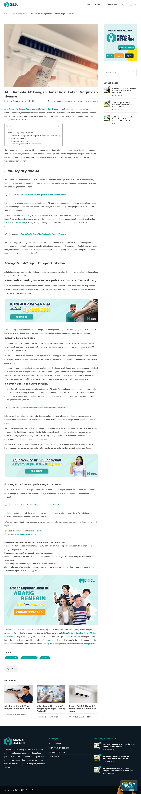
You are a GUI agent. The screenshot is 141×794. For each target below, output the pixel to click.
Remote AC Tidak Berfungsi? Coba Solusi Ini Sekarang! (40, 505)
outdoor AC (20, 222)
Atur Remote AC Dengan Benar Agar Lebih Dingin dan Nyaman (31, 109)
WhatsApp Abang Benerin (52, 640)
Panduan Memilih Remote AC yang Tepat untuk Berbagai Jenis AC (43, 195)
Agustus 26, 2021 (29, 101)
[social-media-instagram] (131, 4)
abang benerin (89, 643)
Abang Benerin (112, 5)
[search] (123, 4)
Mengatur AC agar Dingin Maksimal (20, 132)
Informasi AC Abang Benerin (72, 101)
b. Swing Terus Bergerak (17, 138)
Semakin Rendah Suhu (28, 234)
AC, (94, 150)
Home (6, 14)
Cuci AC (71, 633)
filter (6, 222)
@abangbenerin (59, 643)
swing (91, 343)
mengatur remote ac (29, 658)
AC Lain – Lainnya (55, 744)
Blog (88, 5)
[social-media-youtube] (134, 4)
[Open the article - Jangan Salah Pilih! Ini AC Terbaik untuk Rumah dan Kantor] (76, 694)
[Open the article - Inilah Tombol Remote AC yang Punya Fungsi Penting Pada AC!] (44, 694)
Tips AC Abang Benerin (19, 14)
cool (90, 285)
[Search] (133, 72)
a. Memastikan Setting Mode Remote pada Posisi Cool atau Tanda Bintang (34, 136)
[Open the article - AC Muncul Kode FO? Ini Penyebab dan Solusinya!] (11, 694)
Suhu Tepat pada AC (14, 130)
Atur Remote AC (11, 658)
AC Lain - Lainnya (55, 101)
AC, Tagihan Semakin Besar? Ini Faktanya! (51, 234)
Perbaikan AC (10, 636)
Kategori (97, 5)
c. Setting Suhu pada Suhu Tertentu (21, 141)
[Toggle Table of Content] (57, 126)
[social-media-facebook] (127, 4)
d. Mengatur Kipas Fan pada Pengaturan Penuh (25, 144)
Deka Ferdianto (118, 95)
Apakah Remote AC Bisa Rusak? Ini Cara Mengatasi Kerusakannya (43, 407)
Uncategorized (54, 756)
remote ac (45, 658)
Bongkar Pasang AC (84, 633)
